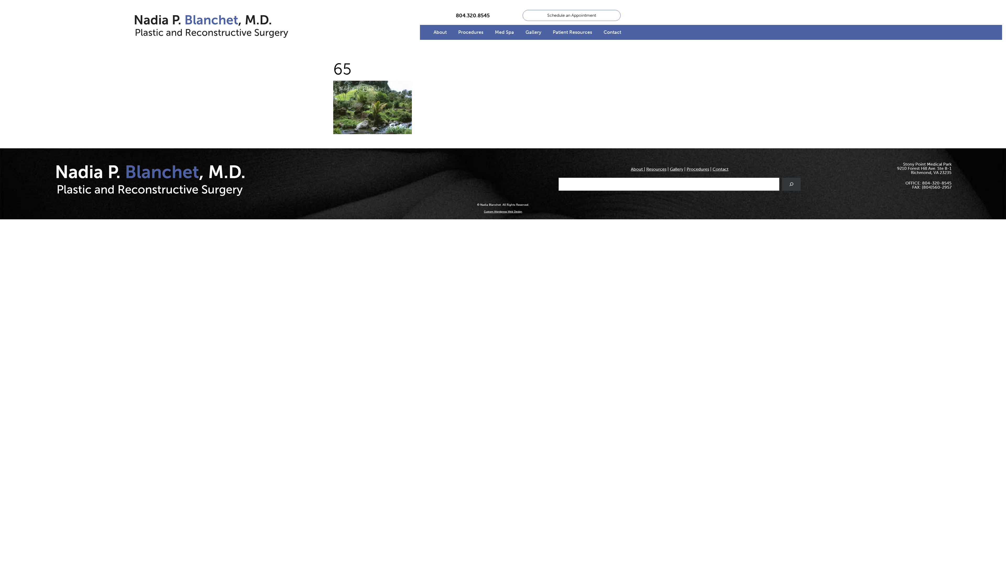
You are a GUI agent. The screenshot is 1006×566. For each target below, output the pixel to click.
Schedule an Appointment (571, 15)
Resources (656, 169)
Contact (612, 32)
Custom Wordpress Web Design (503, 211)
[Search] (791, 184)
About (440, 32)
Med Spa (504, 32)
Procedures (470, 32)
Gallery (533, 32)
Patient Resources (572, 32)
